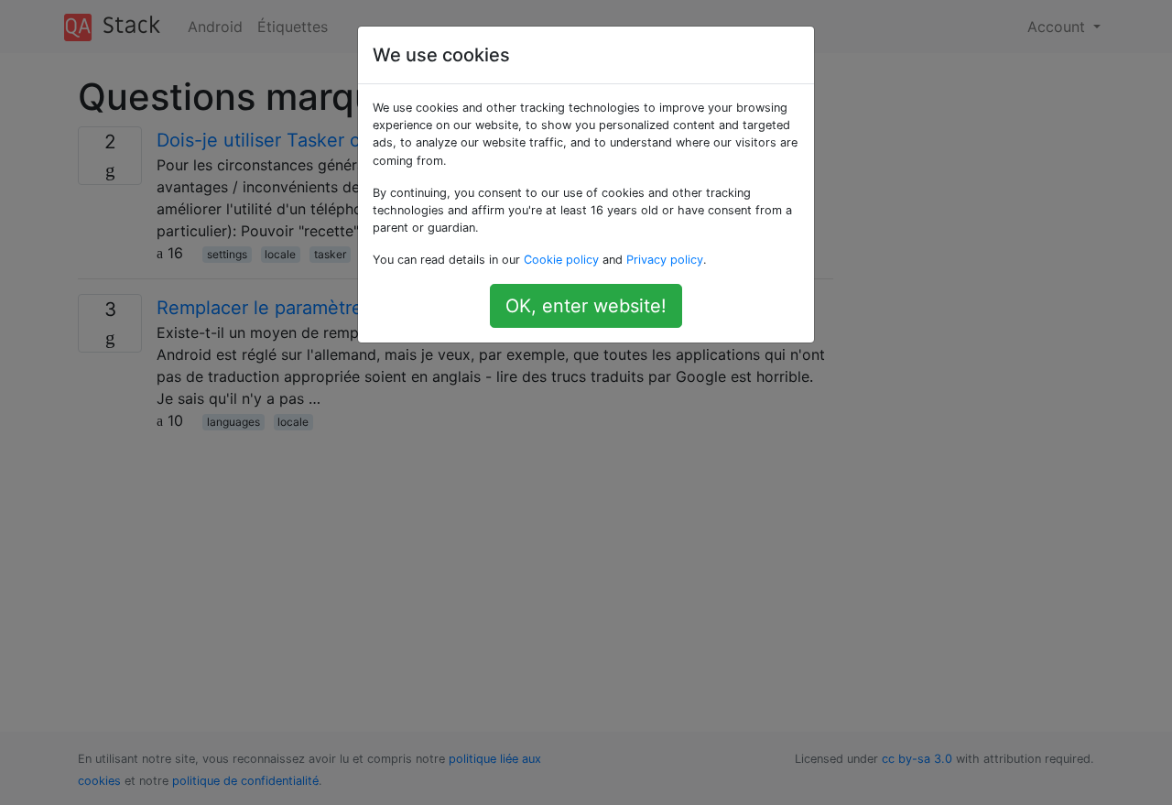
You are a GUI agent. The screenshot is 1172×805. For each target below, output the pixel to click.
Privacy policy (664, 260)
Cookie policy (561, 260)
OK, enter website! (586, 306)
